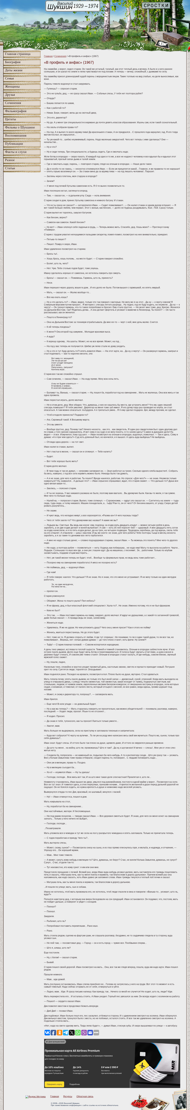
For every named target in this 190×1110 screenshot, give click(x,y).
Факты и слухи (16, 152)
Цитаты (10, 119)
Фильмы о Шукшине (20, 127)
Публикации (14, 143)
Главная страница (17, 54)
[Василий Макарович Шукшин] (73, 11)
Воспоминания (15, 135)
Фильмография (15, 111)
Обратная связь (84, 1096)
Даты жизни (13, 70)
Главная (48, 56)
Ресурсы (67, 1096)
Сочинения (13, 103)
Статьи (10, 168)
